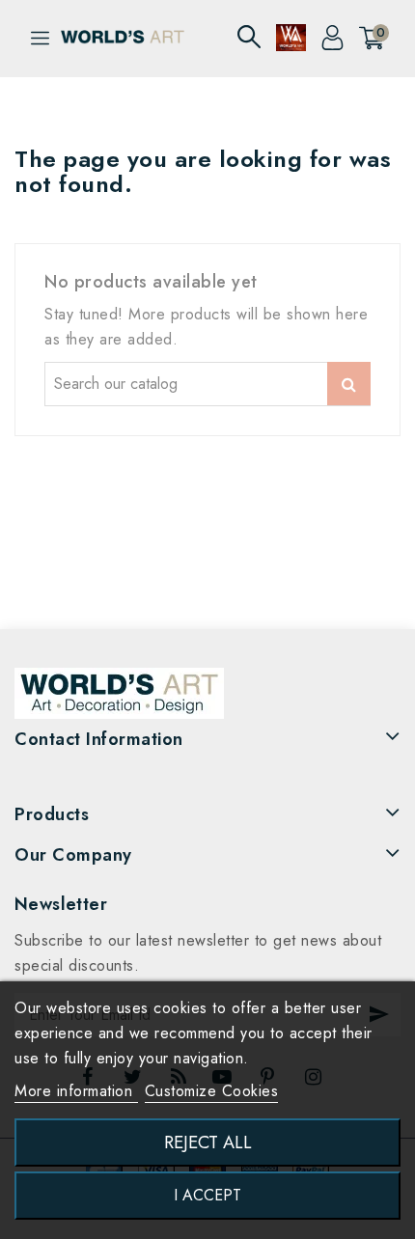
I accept (207, 1195)
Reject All (208, 1142)
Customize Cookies (212, 1091)
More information (76, 1091)
